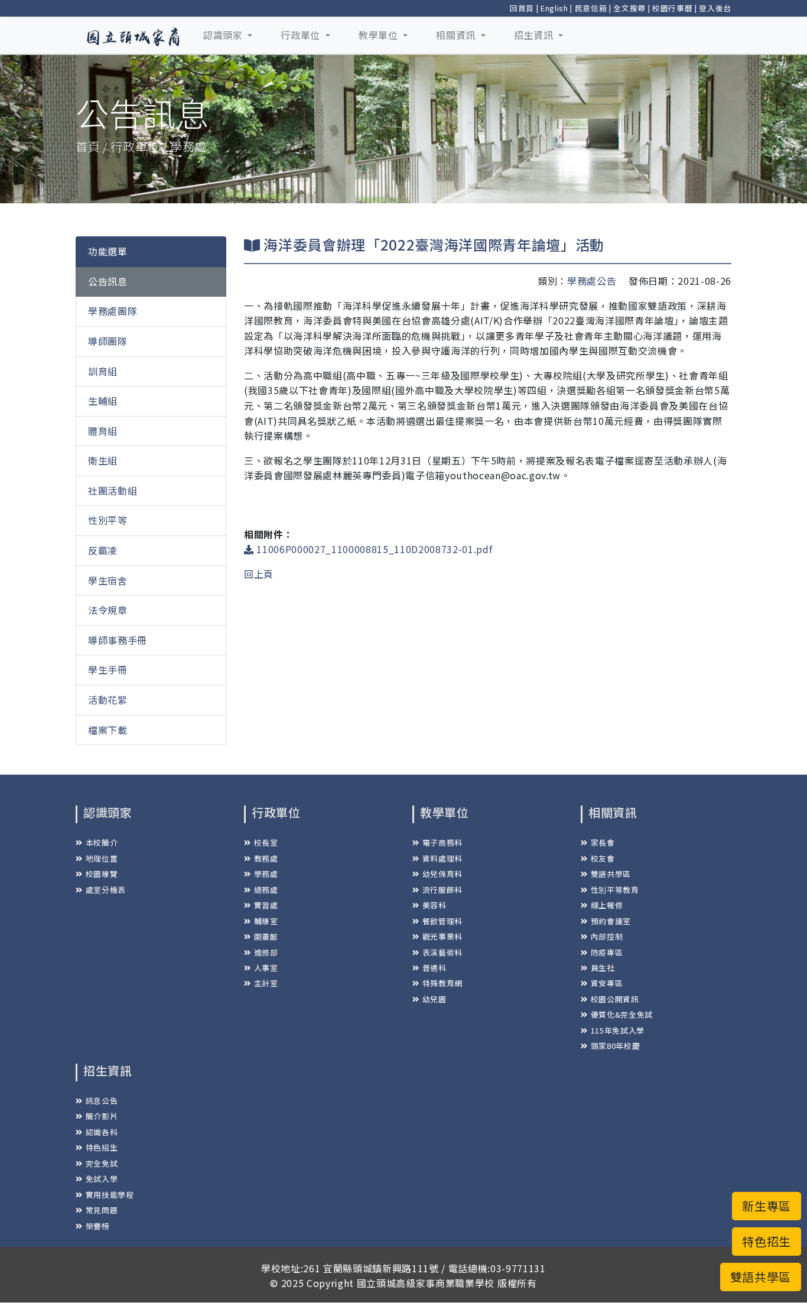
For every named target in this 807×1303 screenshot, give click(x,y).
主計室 (266, 983)
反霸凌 (103, 550)
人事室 (266, 967)
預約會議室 (611, 921)
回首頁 (522, 8)
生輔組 (103, 401)
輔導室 (266, 921)
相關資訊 (457, 35)
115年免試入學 (618, 1030)
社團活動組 (112, 490)
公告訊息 (108, 281)
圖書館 (266, 936)
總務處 (266, 889)
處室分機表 (106, 889)
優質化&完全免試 (622, 1014)
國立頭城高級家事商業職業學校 (425, 1283)
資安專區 (607, 983)
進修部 (266, 952)
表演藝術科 (442, 952)
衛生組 (103, 460)
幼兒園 (434, 999)
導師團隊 (108, 341)
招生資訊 (535, 35)
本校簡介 (102, 842)
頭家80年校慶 (615, 1045)
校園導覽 (102, 873)
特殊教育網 (442, 983)
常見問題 (102, 1210)
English (554, 8)
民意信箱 (591, 8)
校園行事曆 (672, 8)
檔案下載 (108, 730)
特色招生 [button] (766, 1241)
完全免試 (102, 1163)
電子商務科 (442, 842)
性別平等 (108, 520)
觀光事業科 (442, 936)
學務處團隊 (112, 311)
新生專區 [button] (766, 1205)
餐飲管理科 (442, 921)
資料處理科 (442, 858)
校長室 (266, 842)
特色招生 (102, 1147)
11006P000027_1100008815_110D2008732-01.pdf (373, 549)
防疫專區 (607, 952)
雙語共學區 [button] (760, 1276)
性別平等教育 (615, 889)
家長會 (603, 842)
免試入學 (102, 1178)
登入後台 (715, 8)
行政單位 (302, 35)
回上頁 (259, 574)
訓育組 (103, 371)
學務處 (266, 873)
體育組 (103, 431)
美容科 (434, 905)
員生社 (603, 967)
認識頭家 (224, 35)
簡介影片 (102, 1116)
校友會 (603, 858)
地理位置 (102, 858)
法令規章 (108, 610)
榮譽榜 (98, 1225)
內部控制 (607, 936)
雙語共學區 (611, 873)
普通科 (434, 967)
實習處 (266, 905)
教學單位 (380, 35)
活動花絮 (108, 700)
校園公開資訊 (615, 999)
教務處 (266, 858)
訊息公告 (102, 1100)
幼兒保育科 (442, 873)
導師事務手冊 (117, 640)
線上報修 (607, 905)
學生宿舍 (108, 580)
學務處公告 (591, 281)
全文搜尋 (629, 8)
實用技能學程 (110, 1194)
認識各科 (102, 1132)
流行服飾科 (442, 889)
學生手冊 (108, 669)
